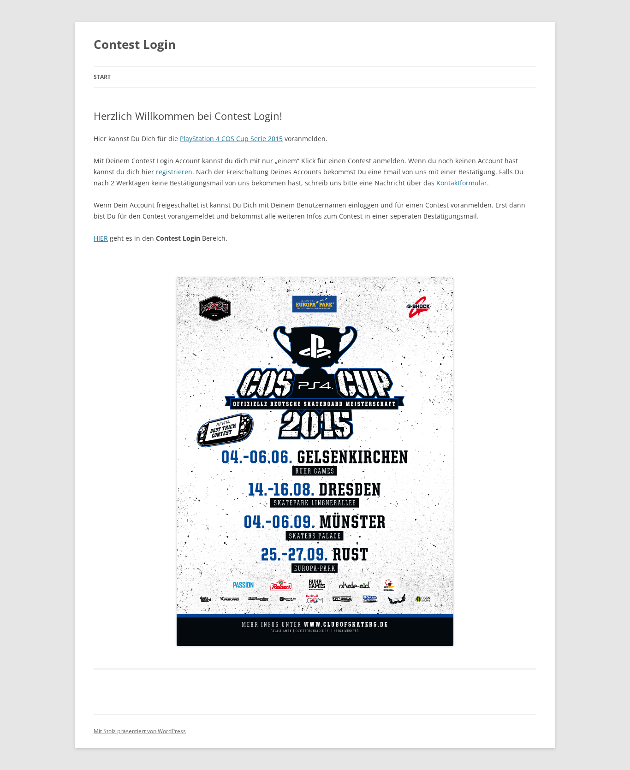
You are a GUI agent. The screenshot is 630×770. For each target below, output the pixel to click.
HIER (101, 238)
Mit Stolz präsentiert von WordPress (140, 731)
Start (102, 77)
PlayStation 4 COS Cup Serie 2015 (231, 138)
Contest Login (135, 44)
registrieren (174, 171)
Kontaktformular (461, 182)
